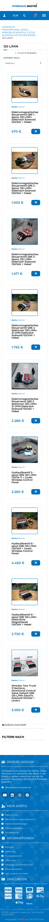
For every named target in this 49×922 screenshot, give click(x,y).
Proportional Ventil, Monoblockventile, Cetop (18, 31)
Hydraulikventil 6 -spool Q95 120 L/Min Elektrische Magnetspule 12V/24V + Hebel (24, 619)
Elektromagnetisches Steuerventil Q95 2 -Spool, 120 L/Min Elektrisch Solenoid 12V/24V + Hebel (25, 188)
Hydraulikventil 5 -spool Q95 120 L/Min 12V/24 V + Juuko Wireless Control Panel (24, 477)
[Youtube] (4, 795)
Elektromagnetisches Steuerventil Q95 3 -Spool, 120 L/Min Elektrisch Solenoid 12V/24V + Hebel (25, 259)
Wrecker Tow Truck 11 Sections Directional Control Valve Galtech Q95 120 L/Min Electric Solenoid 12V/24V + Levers (24, 693)
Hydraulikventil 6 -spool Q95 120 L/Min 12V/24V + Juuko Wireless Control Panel (24, 548)
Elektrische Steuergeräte (19, 35)
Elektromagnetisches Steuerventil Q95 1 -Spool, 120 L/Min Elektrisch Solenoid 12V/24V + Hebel (25, 117)
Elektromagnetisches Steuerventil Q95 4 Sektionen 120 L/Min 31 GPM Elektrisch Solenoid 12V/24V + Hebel (25, 331)
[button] (24, 15)
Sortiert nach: (11, 58)
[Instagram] (19, 795)
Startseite (8, 27)
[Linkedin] (12, 795)
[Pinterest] (27, 795)
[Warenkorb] (35, 15)
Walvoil (21, 107)
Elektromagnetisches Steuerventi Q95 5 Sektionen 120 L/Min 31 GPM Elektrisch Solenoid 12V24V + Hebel (25, 405)
